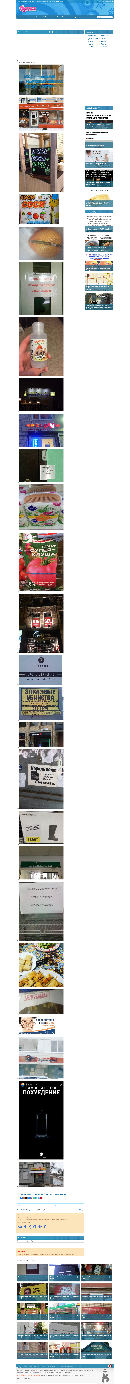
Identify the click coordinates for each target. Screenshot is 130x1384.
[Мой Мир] (29, 1198)
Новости (90, 43)
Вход (19, 1)
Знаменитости (92, 40)
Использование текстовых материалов (28, 1375)
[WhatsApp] (34, 1198)
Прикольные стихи (105, 43)
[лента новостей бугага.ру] (113, 1)
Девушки (102, 38)
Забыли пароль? (24, 1)
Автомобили (104, 41)
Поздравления (104, 46)
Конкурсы (91, 46)
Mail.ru (57, 1)
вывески (42, 1205)
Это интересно (92, 36)
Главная (20, 17)
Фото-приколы (23, 1205)
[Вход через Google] (35, 1227)
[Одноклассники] (24, 1198)
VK (46, 1)
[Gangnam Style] (105, 1383)
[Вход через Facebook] (26, 1227)
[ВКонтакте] (21, 1198)
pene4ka (33, 1210)
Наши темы (103, 44)
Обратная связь (107, 1)
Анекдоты (103, 36)
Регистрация (31, 1)
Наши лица (91, 44)
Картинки (90, 41)
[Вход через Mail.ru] (41, 1227)
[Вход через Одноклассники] (30, 1227)
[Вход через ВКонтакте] (21, 1227)
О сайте (19, 1366)
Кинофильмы (104, 40)
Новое (59, 17)
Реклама (101, 1)
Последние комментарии (69, 17)
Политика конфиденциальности (34, 1366)
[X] (26, 1198)
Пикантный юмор (93, 38)
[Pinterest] (41, 1198)
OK (50, 1)
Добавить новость (50, 17)
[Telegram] (39, 1198)
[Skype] (36, 1198)
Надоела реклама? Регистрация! (34, 17)
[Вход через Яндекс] (46, 1227)
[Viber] (31, 1198)
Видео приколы (104, 35)
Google (53, 1)
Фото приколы (92, 35)
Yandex (61, 1)
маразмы (59, 1205)
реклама (66, 1205)
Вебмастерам (69, 1366)
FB (48, 1)
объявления (33, 1205)
